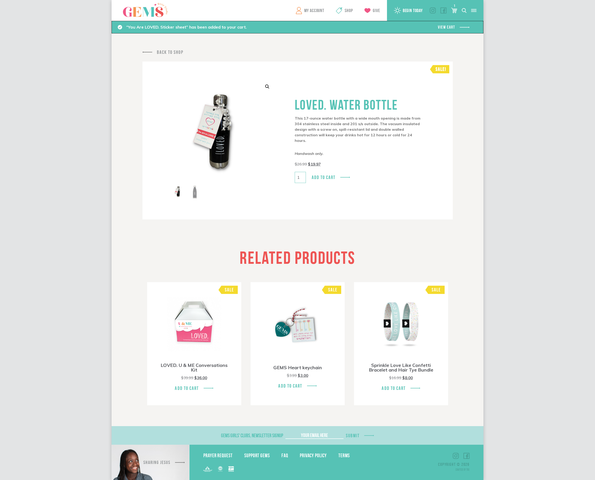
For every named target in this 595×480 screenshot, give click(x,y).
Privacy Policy (313, 455)
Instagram (433, 10)
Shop (349, 10)
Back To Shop (170, 52)
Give (376, 10)
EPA (231, 469)
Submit (353, 435)
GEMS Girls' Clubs (145, 10)
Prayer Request (218, 455)
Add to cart (324, 177)
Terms (344, 455)
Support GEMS (257, 455)
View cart (446, 27)
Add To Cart (187, 388)
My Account (314, 10)
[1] (454, 10)
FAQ (284, 455)
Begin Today (413, 10)
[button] (267, 86)
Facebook (443, 10)
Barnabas (207, 469)
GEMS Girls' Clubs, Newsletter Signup (252, 435)
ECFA (220, 469)
